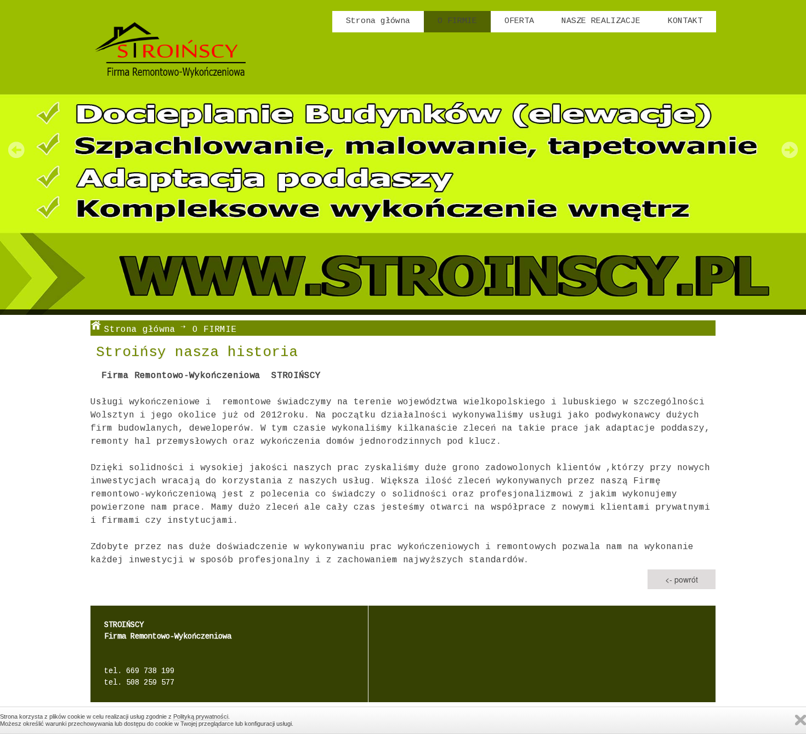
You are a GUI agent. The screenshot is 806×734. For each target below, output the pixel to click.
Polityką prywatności (200, 716)
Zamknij (800, 720)
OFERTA (519, 21)
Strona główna (378, 21)
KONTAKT (685, 21)
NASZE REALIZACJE (600, 21)
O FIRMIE (457, 21)
